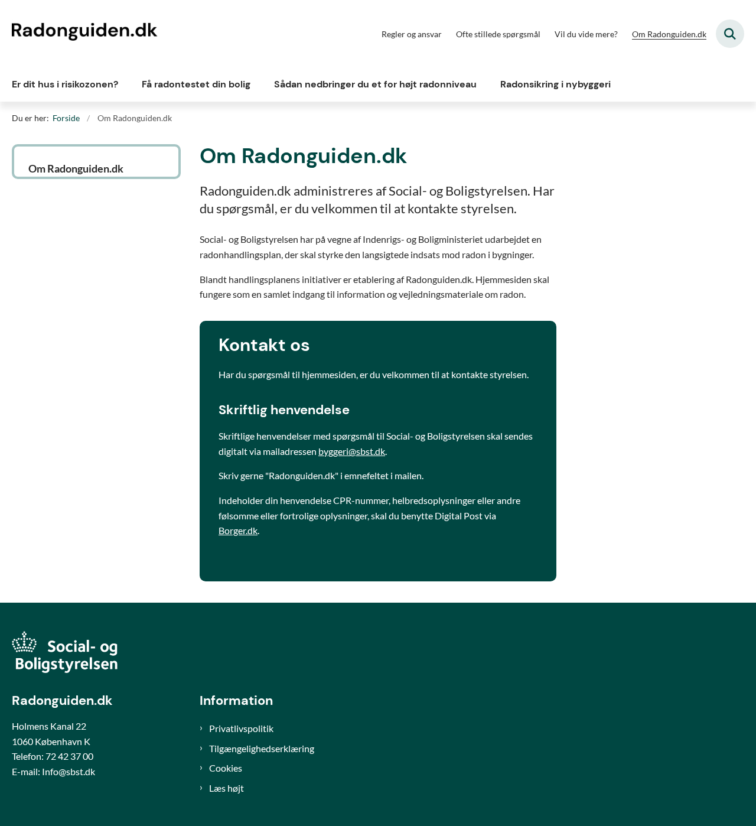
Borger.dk (238, 530)
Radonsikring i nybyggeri (555, 84)
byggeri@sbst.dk (351, 451)
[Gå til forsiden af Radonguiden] (85, 33)
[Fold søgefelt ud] (730, 33)
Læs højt (226, 788)
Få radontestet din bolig (196, 84)
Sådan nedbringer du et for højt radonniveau (375, 84)
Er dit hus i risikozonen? (65, 84)
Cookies (225, 767)
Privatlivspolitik (241, 728)
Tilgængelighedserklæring (261, 748)
